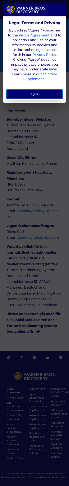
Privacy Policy (44, 54)
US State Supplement (40, 77)
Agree (34, 94)
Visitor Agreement (34, 35)
